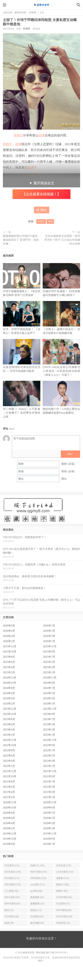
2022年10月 (9, 745)
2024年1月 (49, 703)
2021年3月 (49, 792)
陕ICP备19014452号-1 (57, 952)
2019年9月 (49, 838)
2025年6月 (9, 662)
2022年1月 (49, 766)
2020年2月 (9, 828)
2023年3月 (49, 729)
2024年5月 (49, 693)
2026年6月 (9, 630)
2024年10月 (9, 682)
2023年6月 (9, 724)
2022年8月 (9, 750)
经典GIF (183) (37, 865)
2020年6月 (9, 818)
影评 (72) (9, 910)
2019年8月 (9, 844)
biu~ (70, 453)
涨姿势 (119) (62, 878)
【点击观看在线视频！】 (41, 194)
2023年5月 (49, 724)
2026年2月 (9, 641)
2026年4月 (9, 636)
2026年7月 (49, 625)
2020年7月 (49, 812)
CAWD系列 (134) (64, 872)
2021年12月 (9, 771)
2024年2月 (9, 703)
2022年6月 (9, 755)
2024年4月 (9, 698)
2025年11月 (50, 646)
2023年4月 (9, 729)
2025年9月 (49, 651)
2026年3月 (49, 636)
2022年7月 (49, 750)
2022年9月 (49, 745)
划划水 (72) (36, 910)
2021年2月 (9, 797)
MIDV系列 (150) (38, 872)
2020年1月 (49, 828)
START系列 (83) (64, 897)
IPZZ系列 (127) (11, 878)
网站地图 (40, 952)
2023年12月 (9, 708)
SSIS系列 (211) (11, 865)
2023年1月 (49, 734)
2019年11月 (50, 833)
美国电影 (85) (37, 897)
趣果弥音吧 (41, 5)
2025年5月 (49, 662)
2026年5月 (49, 630)
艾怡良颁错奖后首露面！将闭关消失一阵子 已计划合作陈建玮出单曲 (62, 240)
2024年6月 (9, 693)
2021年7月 (49, 781)
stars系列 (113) (37, 884)
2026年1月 (49, 641)
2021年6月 (9, 786)
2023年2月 (9, 734)
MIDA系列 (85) (12, 897)
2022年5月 (49, 755)
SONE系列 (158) (12, 872)
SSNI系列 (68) (11, 916)
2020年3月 (49, 823)
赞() (44, 210)
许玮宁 (18, 135)
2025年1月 (49, 672)
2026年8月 (9, 625)
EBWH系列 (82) (12, 903)
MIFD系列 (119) (12, 884)
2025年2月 (9, 672)
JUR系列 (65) (37, 916)
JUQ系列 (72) (63, 903)
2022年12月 (9, 740)
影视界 (32, 12)
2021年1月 (49, 797)
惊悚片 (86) (62, 891)
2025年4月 (9, 667)
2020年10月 (9, 807)
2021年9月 (49, 776)
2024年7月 (49, 688)
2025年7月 (49, 656)
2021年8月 (9, 781)
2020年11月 (50, 802)
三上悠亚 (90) (11, 891)
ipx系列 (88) (36, 891)
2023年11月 (50, 708)
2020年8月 (9, 812)
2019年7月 (49, 844)
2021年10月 (9, 776)
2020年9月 (49, 807)
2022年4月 (9, 760)
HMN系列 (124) (38, 878)
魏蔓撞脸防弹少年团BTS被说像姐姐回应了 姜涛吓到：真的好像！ (21, 240)
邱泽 (41, 135)
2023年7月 (49, 719)
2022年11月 (50, 740)
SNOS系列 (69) (63, 910)
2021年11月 (50, 771)
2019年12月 (9, 833)
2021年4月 (9, 792)
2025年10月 (9, 651)
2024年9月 (49, 682)
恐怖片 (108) (62, 884)
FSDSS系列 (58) (64, 916)
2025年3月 (49, 667)
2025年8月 (9, 656)
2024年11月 (50, 677)
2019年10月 (9, 838)
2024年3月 (49, 698)
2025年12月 (9, 646)
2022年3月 (49, 760)
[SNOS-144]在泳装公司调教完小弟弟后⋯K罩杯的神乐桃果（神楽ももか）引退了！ (61, 371)
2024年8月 (9, 688)
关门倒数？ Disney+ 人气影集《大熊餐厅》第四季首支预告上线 (21, 413)
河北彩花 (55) (63, 923)
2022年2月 (9, 766)
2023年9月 (49, 714)
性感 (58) (9, 923)
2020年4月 (9, 823)
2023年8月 (9, 719)
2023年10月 (9, 714)
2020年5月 (49, 818)
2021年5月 (49, 786)
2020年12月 (9, 802)
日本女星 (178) (63, 865)
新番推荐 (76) (37, 903)
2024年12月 (9, 677)
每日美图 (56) (37, 923)
